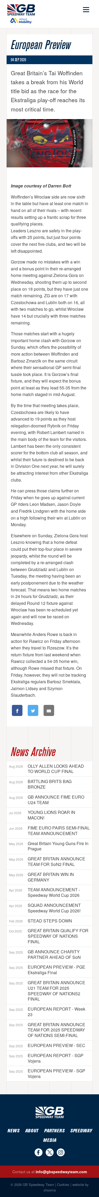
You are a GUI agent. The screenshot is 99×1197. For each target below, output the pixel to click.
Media (49, 1140)
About (31, 1131)
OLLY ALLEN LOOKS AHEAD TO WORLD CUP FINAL (46, 769)
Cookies (63, 1184)
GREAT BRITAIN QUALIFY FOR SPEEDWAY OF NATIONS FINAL (48, 936)
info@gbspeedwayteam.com (61, 1171)
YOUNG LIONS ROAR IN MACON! (42, 815)
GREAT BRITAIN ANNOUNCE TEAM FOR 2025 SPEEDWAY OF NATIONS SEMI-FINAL (47, 1030)
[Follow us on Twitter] (50, 1152)
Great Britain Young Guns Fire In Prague (48, 846)
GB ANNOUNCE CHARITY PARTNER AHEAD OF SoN (45, 954)
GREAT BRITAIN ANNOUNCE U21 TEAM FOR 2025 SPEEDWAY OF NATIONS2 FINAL (47, 990)
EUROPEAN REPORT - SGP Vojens (46, 1058)
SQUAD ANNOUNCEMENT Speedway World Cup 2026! (45, 908)
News (13, 1131)
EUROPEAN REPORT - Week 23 (47, 1011)
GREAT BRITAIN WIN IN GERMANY (41, 877)
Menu (85, 7)
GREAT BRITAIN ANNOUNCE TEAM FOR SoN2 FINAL (47, 861)
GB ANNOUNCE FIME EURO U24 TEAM (46, 799)
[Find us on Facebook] (39, 1152)
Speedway (81, 1131)
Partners (54, 1131)
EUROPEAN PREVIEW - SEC (47, 1045)
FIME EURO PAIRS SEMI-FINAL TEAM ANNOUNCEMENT (49, 830)
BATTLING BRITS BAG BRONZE (40, 784)
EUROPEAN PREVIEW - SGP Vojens (47, 1073)
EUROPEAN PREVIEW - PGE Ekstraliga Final (47, 969)
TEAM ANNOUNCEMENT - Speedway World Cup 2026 (44, 892)
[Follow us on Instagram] (61, 1152)
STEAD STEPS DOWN (40, 921)
